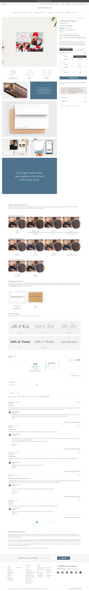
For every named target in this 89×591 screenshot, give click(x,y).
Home (61, 17)
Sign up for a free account (13, 548)
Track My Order (10, 578)
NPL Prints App (40, 577)
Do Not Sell (19, 567)
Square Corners (66, 49)
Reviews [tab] (10, 356)
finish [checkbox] (36, 396)
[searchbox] (22, 385)
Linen (66, 64)
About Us (27, 567)
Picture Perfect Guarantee (31, 572)
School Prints (40, 573)
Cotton (80, 67)
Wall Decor (48, 569)
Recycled (66, 59)
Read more (60, 409)
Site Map (9, 575)
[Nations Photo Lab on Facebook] (58, 572)
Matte (80, 72)
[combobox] (12, 3)
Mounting (48, 567)
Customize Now (73, 78)
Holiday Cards (64, 17)
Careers (27, 569)
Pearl (66, 56)
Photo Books (49, 575)
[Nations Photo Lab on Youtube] (76, 572)
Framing (48, 577)
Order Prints (39, 572)
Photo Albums (49, 572)
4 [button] (48, 522)
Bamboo (66, 67)
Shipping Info (10, 573)
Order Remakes (10, 572)
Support (9, 567)
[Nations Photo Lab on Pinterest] (62, 572)
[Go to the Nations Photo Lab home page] (44, 7)
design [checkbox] (27, 396)
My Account (9, 577)
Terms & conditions (11, 588)
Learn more (84, 52)
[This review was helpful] (76, 422)
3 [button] (44, 522)
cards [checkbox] (23, 396)
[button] (52, 363)
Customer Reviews (29, 573)
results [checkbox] (32, 396)
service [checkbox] (14, 396)
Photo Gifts (48, 570)
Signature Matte (80, 56)
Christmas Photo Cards (72, 17)
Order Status (10, 570)
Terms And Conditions (30, 577)
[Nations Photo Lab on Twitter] (67, 572)
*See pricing (62, 31)
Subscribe (63, 558)
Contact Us (9, 569)
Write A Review (75, 375)
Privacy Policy (28, 578)
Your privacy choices (45, 588)
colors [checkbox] (19, 396)
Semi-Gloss (66, 72)
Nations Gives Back (30, 581)
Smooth (80, 59)
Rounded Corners (80, 49)
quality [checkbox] (10, 396)
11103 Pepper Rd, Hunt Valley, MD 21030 (31, 588)
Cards (47, 573)
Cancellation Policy (29, 575)
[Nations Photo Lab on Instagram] (71, 572)
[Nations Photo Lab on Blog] (80, 572)
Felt (80, 64)
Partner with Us (29, 570)
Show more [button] (46, 396)
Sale (38, 570)
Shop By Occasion (41, 569)
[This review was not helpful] (79, 422)
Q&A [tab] (15, 356)
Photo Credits (28, 583)
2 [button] (40, 522)
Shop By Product (40, 567)
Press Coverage (29, 580)
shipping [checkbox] (41, 396)
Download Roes (40, 575)
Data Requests (10, 580)
